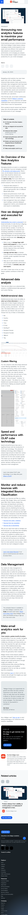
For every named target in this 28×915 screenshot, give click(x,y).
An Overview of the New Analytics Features (13, 122)
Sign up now (16, 717)
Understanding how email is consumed (12, 222)
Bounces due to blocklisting (11, 525)
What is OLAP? (7, 476)
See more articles (6, 817)
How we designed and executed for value (14, 127)
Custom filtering (9, 134)
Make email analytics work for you (13, 148)
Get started (7, 745)
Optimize (3, 864)
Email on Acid (4, 910)
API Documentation (5, 886)
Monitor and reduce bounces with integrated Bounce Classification (13, 142)
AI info (2, 907)
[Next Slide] (7, 781)
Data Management (9, 145)
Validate (3, 866)
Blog (2, 896)
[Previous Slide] (2, 781)
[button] (26, 2)
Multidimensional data (10, 132)
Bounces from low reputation (12, 523)
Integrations (3, 882)
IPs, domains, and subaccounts (11, 171)
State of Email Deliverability (7, 894)
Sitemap (3, 898)
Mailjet (2, 908)
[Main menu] (2, 2)
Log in (12, 673)
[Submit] (24, 838)
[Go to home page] (14, 2)
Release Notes (4, 876)
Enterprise (3, 870)
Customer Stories (5, 880)
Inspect (2, 868)
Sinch (2, 912)
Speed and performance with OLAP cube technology (14, 137)
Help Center (3, 884)
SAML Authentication (5, 874)
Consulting (3, 872)
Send (2, 862)
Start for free (5, 832)
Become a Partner (5, 892)
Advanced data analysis (11, 131)
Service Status (4, 888)
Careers (2, 905)
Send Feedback (4, 890)
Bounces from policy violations (12, 520)
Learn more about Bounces (10, 552)
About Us (3, 903)
